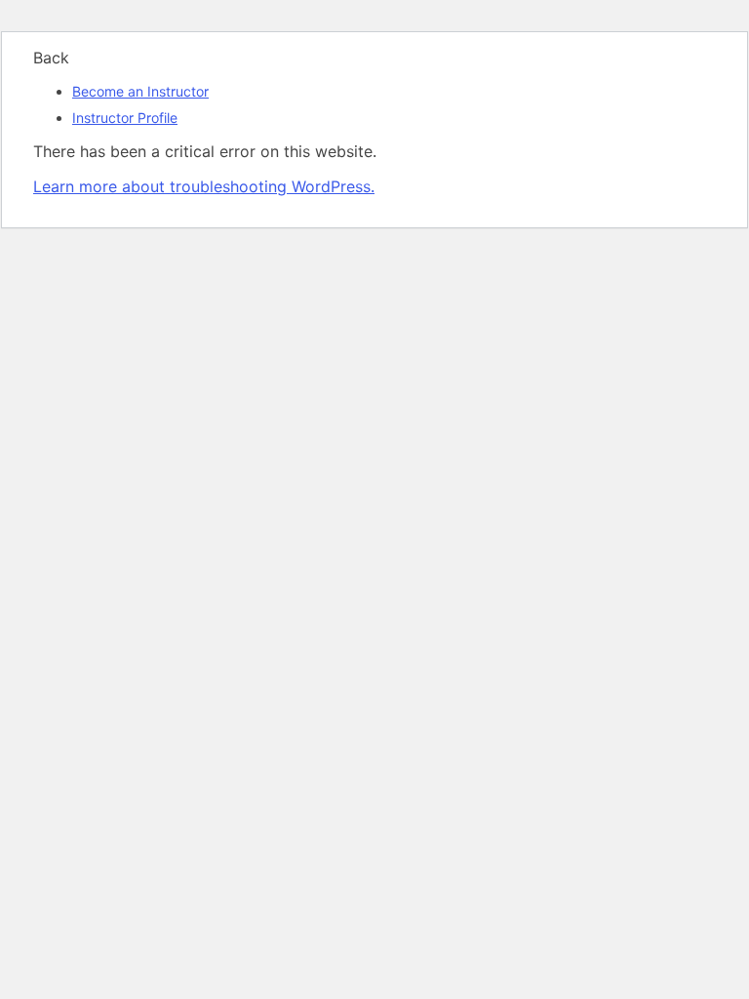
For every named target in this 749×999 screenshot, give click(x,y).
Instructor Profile (124, 117)
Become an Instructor (140, 91)
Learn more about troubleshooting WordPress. (203, 186)
